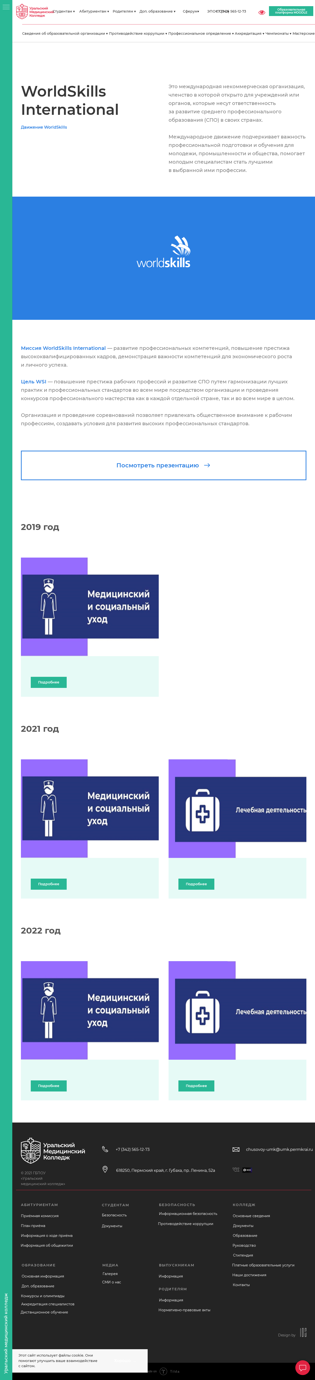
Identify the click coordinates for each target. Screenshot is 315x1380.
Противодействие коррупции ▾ (138, 33)
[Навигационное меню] (6, 7)
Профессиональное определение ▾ (201, 33)
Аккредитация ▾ (249, 33)
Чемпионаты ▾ (278, 33)
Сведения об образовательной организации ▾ (65, 33)
